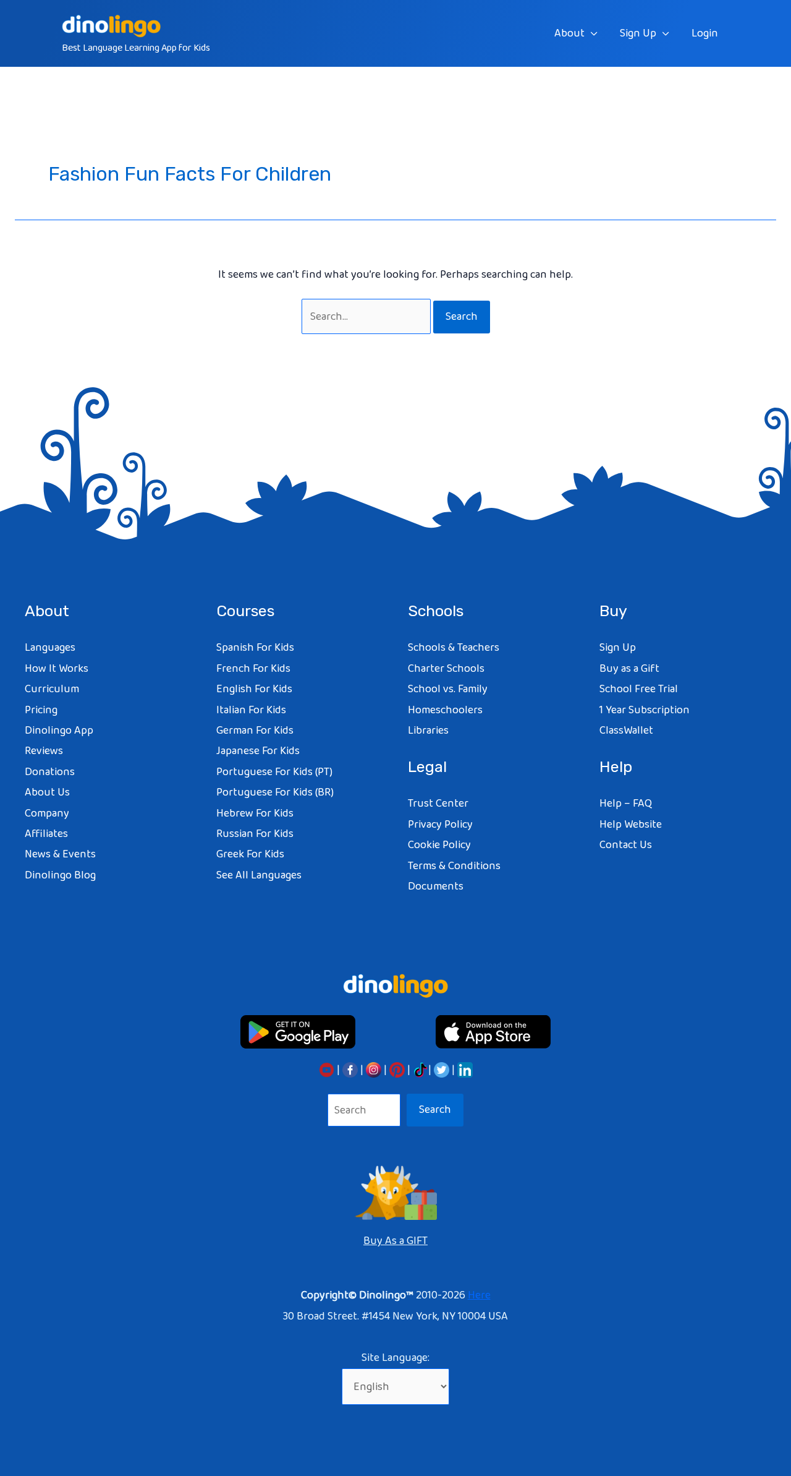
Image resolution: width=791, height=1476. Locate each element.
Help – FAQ (625, 803)
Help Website (630, 824)
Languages (50, 647)
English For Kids (254, 689)
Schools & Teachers (453, 647)
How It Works (56, 668)
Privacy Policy (440, 824)
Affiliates (46, 834)
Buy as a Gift (629, 668)
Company (47, 813)
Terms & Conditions (454, 866)
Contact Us (625, 845)
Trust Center (438, 803)
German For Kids (255, 730)
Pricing (41, 710)
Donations (50, 772)
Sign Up (638, 33)
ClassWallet (626, 730)
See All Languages (259, 875)
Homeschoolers (445, 710)
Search (435, 1109)
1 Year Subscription (644, 710)
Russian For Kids (255, 834)
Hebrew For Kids (255, 813)
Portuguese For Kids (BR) (275, 792)
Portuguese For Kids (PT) (274, 772)
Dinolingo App (59, 730)
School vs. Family (448, 689)
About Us (47, 792)
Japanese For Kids (258, 751)
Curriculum (52, 689)
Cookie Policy (439, 845)
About (569, 33)
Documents (435, 886)
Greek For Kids (250, 854)
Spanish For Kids (255, 647)
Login (705, 33)
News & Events (60, 854)
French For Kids (253, 668)
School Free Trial (638, 689)
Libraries (428, 730)
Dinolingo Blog (60, 875)
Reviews (44, 751)
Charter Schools (446, 668)
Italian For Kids (251, 710)
